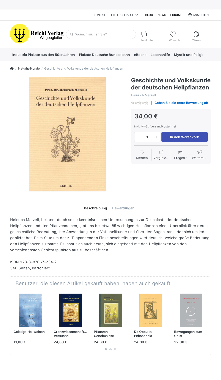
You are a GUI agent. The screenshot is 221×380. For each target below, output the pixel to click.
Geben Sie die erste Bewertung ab (181, 103)
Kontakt (100, 15)
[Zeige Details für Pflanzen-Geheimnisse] (110, 310)
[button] (137, 137)
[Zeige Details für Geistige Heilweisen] (30, 310)
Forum (175, 15)
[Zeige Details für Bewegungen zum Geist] (191, 310)
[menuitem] (43, 55)
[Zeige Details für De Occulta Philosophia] (150, 310)
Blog (149, 15)
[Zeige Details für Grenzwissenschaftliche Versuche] (70, 310)
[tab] (95, 208)
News (162, 15)
